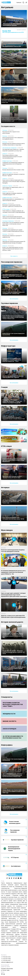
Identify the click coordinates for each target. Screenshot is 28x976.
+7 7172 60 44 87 (6, 960)
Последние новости (8, 126)
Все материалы (14, 298)
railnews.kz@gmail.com (7, 962)
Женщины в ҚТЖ (9, 714)
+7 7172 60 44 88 (6, 958)
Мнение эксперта (9, 721)
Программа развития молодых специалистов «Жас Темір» (13, 704)
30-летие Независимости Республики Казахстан (13, 737)
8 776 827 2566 (5, 970)
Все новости (14, 256)
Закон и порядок (9, 729)
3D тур (3, 974)
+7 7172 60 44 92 (5, 957)
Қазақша (19, 2)
